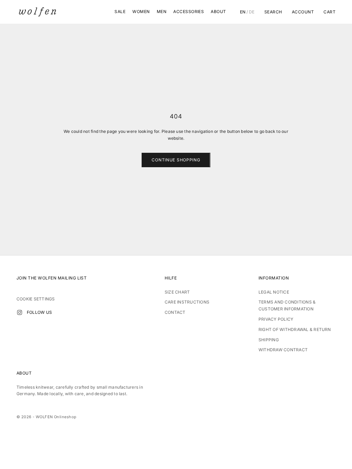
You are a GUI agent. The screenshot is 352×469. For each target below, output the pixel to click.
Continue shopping (176, 159)
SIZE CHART (177, 292)
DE (252, 12)
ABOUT (218, 11)
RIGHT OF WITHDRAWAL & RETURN (294, 329)
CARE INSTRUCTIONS (187, 302)
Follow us (39, 312)
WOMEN (141, 11)
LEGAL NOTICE (273, 292)
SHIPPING (268, 339)
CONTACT (175, 312)
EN (243, 12)
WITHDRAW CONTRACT (283, 349)
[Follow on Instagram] (19, 312)
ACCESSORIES (188, 11)
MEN (161, 11)
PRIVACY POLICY (275, 319)
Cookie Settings (35, 298)
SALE (119, 11)
